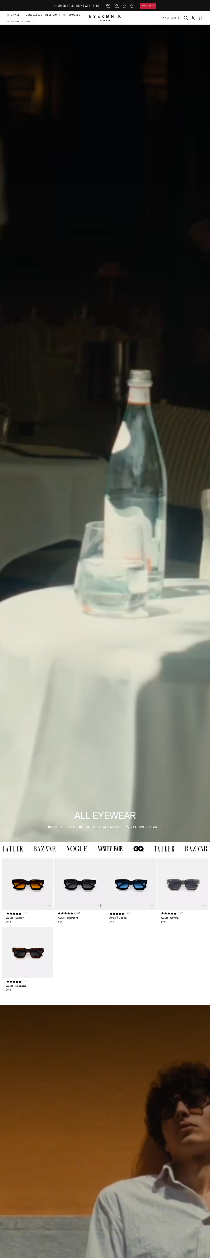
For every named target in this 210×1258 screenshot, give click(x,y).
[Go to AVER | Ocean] (130, 884)
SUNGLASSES (34, 15)
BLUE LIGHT (52, 15)
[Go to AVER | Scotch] (27, 884)
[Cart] (201, 18)
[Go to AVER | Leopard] (27, 952)
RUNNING (13, 21)
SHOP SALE (148, 5)
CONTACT (28, 21)
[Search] (186, 18)
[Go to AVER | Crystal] (182, 884)
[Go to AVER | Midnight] (79, 884)
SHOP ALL (13, 15)
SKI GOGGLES (71, 15)
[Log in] (193, 18)
